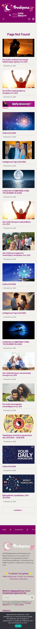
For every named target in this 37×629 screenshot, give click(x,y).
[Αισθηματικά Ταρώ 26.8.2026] (18, 150)
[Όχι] (33, 620)
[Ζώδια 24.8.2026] (18, 455)
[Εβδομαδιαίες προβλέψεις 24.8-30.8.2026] (18, 484)
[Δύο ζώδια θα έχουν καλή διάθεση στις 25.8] (18, 210)
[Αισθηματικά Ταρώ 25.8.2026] (18, 301)
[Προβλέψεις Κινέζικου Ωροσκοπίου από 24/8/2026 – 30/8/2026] (18, 424)
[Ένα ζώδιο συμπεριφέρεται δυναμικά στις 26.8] (18, 79)
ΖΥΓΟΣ (25, 529)
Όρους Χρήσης (19, 604)
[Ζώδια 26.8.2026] (18, 121)
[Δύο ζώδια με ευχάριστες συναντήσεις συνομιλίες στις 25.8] (18, 241)
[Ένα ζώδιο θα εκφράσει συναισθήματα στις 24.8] (18, 392)
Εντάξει (18, 626)
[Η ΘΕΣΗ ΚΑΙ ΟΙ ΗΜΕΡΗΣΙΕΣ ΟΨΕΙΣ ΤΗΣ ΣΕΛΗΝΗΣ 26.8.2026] (18, 179)
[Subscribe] (32, 598)
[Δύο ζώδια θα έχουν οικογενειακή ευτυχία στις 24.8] (18, 361)
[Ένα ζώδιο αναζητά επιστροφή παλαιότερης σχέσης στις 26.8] (18, 48)
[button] (29, 19)
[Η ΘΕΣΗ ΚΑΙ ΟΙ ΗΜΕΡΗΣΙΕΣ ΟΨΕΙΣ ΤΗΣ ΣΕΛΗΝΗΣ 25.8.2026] (18, 330)
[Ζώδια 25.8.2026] (18, 272)
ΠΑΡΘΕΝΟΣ (10, 529)
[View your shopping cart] (33, 19)
